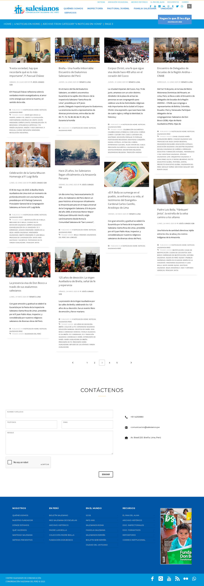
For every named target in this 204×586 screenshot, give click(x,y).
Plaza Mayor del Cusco (135, 145)
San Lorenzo (71, 237)
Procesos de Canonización (20, 237)
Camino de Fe (32, 222)
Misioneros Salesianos (175, 263)
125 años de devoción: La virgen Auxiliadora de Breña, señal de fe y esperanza (77, 281)
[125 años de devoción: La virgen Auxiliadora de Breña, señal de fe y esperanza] (77, 259)
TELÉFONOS (11, 422)
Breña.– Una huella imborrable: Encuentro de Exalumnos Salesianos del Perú (76, 72)
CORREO (185, 2)
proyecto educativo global (168, 164)
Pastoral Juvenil (180, 162)
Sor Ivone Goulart (182, 167)
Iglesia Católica (114, 142)
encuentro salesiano (184, 147)
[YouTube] (155, 6)
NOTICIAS (101, 2)
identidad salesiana (170, 154)
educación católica (184, 144)
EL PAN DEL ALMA (157, 2)
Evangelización (37, 122)
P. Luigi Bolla (39, 235)
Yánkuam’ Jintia (171, 270)
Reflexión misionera (31, 130)
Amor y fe (20, 117)
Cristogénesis (15, 120)
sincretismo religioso (132, 150)
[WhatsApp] (168, 6)
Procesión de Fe (65, 342)
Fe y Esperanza (75, 334)
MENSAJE (10, 433)
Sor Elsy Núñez (168, 167)
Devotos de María (82, 329)
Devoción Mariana (66, 329)
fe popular (137, 137)
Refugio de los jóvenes (79, 344)
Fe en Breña (63, 334)
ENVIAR (106, 474)
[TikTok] (173, 6)
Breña (61, 327)
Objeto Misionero (26, 235)
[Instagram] (159, 6)
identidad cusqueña (136, 140)
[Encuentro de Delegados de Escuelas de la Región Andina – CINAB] (176, 50)
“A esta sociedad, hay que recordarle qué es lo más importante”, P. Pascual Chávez (26, 72)
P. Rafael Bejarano (179, 159)
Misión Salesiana (16, 127)
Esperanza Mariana (72, 332)
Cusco (128, 134)
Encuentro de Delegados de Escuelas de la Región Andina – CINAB (174, 72)
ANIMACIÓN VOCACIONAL (118, 2)
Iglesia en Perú (172, 258)
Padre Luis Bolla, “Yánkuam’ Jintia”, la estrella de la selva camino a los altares (172, 213)
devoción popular (124, 137)
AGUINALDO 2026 (174, 20)
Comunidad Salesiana (86, 327)
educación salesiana (166, 147)
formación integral (174, 152)
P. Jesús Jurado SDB (38, 183)
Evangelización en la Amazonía (22, 227)
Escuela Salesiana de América (169, 149)
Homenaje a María (74, 337)
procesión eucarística (117, 147)
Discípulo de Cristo (29, 120)
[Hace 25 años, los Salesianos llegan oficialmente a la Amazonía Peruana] (77, 152)
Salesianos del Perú (135, 147)
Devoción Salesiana (17, 225)
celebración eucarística (133, 129)
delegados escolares (166, 144)
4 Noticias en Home (31, 110)
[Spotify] (182, 6)
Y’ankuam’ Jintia (32, 242)
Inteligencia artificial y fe (30, 125)
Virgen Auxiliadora (17, 242)
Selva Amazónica (173, 268)
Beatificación (178, 250)
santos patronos (115, 150)
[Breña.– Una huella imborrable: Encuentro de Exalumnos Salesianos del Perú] (77, 50)
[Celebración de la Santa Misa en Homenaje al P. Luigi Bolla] (28, 154)
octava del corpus (129, 142)
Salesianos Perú (15, 112)
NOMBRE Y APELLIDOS (15, 412)
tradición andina (134, 152)
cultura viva (119, 134)
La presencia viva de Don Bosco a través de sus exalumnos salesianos (28, 286)
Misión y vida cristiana (33, 127)
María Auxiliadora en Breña (75, 339)
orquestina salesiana (180, 157)
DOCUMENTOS (173, 2)
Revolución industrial (18, 133)
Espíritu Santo (24, 122)
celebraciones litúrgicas (118, 132)
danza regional (180, 141)
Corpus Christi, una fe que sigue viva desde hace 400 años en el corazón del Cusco (126, 72)
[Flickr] (164, 6)
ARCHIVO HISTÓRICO (139, 2)
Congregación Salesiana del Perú (22, 581)
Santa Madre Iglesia (171, 265)
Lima (168, 157)
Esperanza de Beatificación (174, 255)
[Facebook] (150, 6)
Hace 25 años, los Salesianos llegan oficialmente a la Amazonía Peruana (77, 174)
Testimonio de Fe (35, 240)
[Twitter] (177, 6)
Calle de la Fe (70, 327)
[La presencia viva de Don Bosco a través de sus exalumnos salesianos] (28, 264)
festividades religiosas (117, 140)
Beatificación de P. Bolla (35, 220)
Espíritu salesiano (34, 225)
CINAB (174, 136)
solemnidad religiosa (117, 152)
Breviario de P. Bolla (17, 222)
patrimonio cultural (116, 145)
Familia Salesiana (88, 332)
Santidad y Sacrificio (18, 240)
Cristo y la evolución (34, 117)
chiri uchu (133, 132)
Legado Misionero (26, 230)
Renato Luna (85, 82)
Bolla (76, 235)
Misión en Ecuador (174, 260)
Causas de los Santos (178, 252)
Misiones (82, 235)
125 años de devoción (83, 324)
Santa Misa (37, 237)
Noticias (42, 110)
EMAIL (65, 422)
